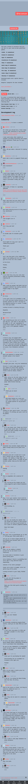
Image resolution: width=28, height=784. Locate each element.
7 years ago (13, 408)
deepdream (7, 547)
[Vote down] (1, 128)
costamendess (8, 238)
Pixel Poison (8, 710)
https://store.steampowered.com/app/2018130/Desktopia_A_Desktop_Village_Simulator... (15, 191)
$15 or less (8, 779)
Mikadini (7, 473)
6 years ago (15, 238)
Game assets (3, 779)
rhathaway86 (8, 198)
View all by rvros (7, 777)
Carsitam (7, 466)
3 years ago (20, 163)
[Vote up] (1, 127)
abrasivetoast (8, 293)
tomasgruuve (11, 396)
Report (12, 777)
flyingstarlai (8, 231)
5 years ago (13, 216)
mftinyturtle (8, 184)
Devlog (25, 783)
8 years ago (15, 685)
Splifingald (7, 408)
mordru (7, 443)
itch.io (2, 777)
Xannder (7, 452)
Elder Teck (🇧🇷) (8, 147)
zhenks (7, 532)
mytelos (7, 283)
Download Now (14, 28)
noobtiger (7, 251)
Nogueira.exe (8, 620)
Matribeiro (7, 725)
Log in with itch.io (6, 122)
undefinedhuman (9, 352)
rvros (8, 425)
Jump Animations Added (8, 115)
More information (6, 86)
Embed (16, 777)
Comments (19, 783)
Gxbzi (6, 361)
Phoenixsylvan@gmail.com (11, 163)
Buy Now (4, 94)
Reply (4, 143)
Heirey (6, 668)
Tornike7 (7, 317)
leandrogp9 (7, 207)
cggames (7, 745)
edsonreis (7, 216)
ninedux (7, 638)
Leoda (6, 272)
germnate (7, 495)
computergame (8, 685)
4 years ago (14, 184)
